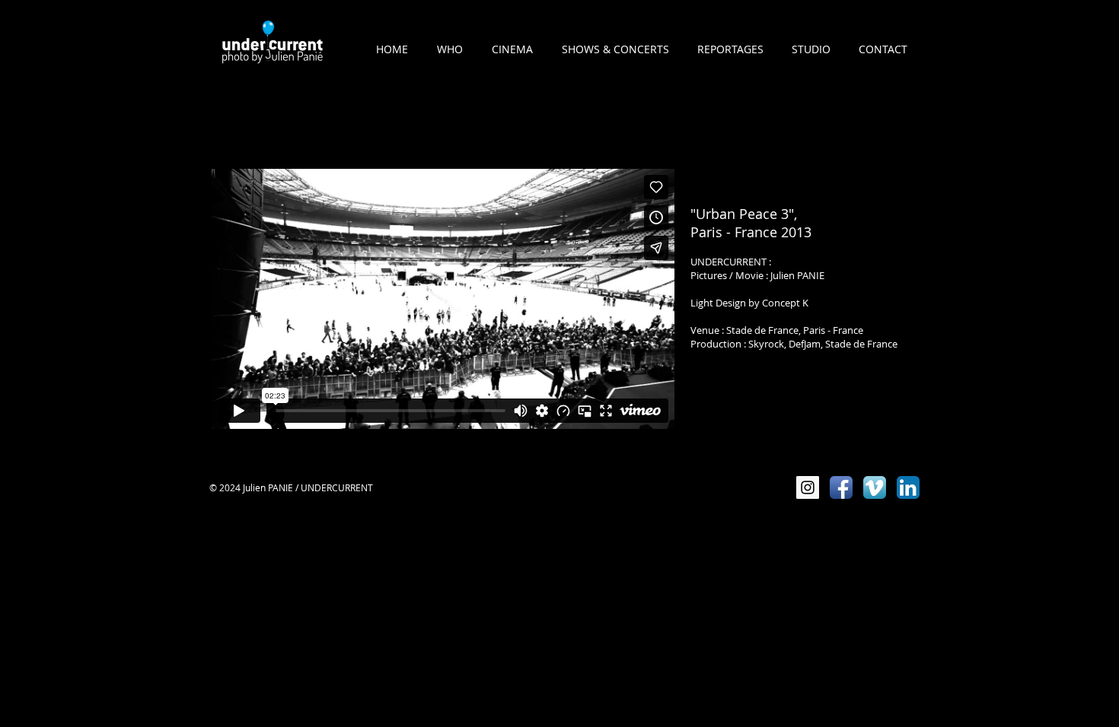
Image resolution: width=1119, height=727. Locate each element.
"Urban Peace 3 (739, 214)
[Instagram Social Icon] (807, 487)
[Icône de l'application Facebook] (841, 487)
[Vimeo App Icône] (874, 487)
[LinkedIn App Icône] (908, 487)
